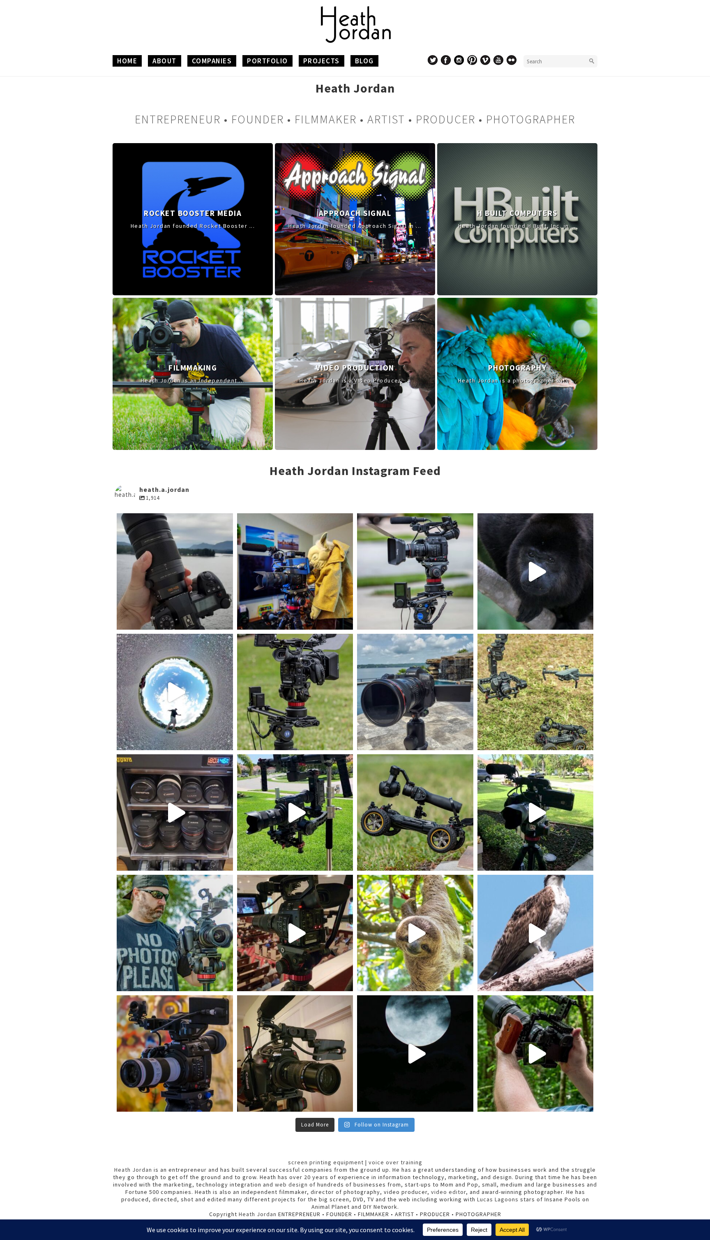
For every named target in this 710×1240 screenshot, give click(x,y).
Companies (212, 60)
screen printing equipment (326, 1162)
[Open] (175, 571)
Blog (364, 60)
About (164, 60)
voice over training (395, 1162)
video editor (448, 1192)
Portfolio (267, 60)
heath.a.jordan (175, 521)
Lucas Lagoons (498, 1199)
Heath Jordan (133, 1169)
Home (127, 60)
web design (291, 1184)
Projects (321, 60)
